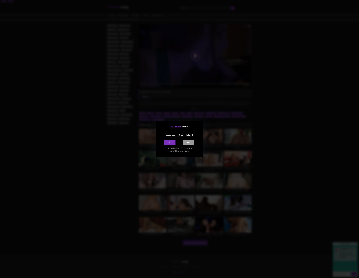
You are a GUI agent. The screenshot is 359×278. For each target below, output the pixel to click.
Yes (169, 142)
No (188, 142)
